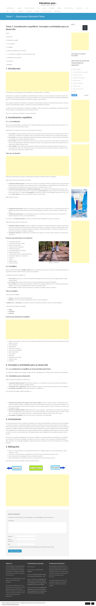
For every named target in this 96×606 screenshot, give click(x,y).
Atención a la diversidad (29, 8)
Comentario (11, 520)
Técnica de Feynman (78, 83)
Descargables (52, 8)
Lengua (13, 11)
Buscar (73, 24)
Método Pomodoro (77, 75)
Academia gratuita (10, 8)
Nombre (10, 536)
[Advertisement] (37, 81)
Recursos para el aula (46, 11)
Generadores (79, 8)
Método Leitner (76, 86)
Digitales (59, 8)
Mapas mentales (77, 69)
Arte (38, 8)
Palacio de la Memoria (78, 89)
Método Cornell (76, 80)
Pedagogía (37, 11)
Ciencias (44, 8)
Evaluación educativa (68, 8)
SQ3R (74, 91)
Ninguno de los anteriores (79, 77)
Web (9, 544)
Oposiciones (29, 11)
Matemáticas (20, 11)
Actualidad (19, 8)
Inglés (7, 11)
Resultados (86, 95)
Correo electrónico (11, 540)
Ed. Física (87, 8)
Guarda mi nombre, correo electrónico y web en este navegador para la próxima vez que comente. (31, 547)
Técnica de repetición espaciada (80, 72)
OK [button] (92, 603)
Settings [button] (87, 603)
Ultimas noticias (57, 11)
